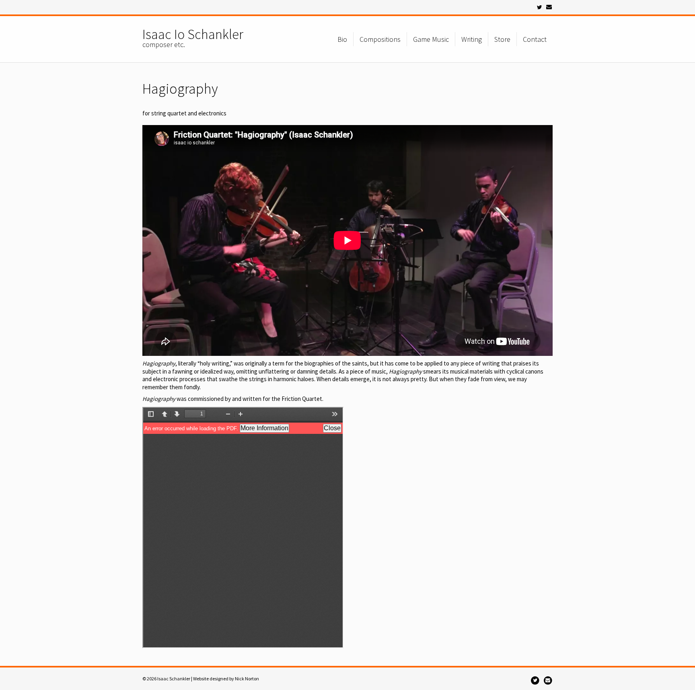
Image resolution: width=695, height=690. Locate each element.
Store (502, 39)
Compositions (380, 39)
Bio (342, 39)
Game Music (431, 39)
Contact (535, 39)
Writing (471, 39)
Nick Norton (247, 679)
